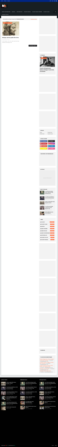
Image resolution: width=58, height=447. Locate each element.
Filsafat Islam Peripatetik (11, 407)
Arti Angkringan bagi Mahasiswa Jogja (29, 402)
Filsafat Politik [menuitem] (5, 14)
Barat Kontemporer (46, 233)
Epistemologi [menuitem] (19, 11)
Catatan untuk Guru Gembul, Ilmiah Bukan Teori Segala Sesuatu (46, 366)
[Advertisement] (28, 29)
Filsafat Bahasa (46, 239)
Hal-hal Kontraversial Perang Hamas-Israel (50, 407)
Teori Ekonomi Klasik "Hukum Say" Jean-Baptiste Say (49, 207)
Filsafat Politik (46, 237)
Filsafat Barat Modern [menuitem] (37, 11)
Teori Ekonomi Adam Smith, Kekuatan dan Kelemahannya (49, 192)
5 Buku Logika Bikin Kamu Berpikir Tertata (50, 202)
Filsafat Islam (42, 133)
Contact (8, 0)
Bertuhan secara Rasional (44, 368)
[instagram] (54, 1)
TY (7, 445)
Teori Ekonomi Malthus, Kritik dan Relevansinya (49, 197)
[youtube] (43, 146)
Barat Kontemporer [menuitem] (6, 11)
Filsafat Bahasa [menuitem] (27, 11)
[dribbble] (51, 148)
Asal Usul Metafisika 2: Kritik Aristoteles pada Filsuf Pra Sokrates (11, 397)
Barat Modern (46, 228)
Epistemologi (46, 235)
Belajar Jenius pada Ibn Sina (10, 37)
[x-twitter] (52, 1)
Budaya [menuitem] (13, 11)
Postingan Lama (32, 45)
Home (2, 0)
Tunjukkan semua (34, 19)
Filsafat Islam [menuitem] (46, 11)
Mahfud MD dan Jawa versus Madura (49, 213)
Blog (14, 445)
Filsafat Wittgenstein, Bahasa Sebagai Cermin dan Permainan (47, 70)
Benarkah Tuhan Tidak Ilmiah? (45, 370)
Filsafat (46, 222)
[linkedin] (51, 146)
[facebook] (50, 1)
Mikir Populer (46, 230)
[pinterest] (56, 1)
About (5, 0)
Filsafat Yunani (50, 133)
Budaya (46, 226)
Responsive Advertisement (47, 177)
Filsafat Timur (50, 132)
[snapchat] (43, 148)
